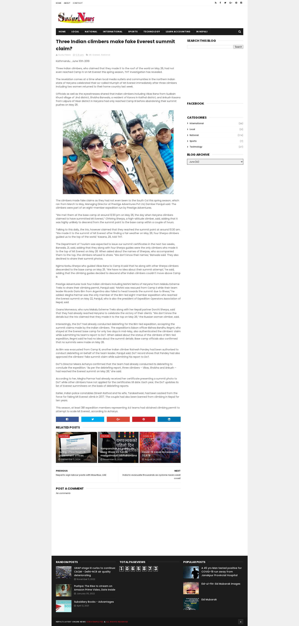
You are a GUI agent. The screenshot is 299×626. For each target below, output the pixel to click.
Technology (151, 31)
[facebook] (220, 3)
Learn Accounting (178, 31)
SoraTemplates (94, 621)
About (67, 3)
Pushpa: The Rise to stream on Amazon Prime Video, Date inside (94, 587)
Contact (78, 3)
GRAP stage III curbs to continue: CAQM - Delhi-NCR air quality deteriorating (94, 571)
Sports (133, 31)
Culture (105, 436)
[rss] (216, 3)
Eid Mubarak (209, 599)
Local (75, 31)
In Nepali (202, 31)
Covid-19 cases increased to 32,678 (160, 453)
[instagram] (241, 3)
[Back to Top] (240, 621)
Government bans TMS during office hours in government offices (72, 452)
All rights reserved (117, 621)
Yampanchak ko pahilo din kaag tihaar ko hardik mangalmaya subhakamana (119, 452)
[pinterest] (236, 3)
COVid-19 (147, 436)
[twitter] (225, 3)
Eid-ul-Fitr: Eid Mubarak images (220, 583)
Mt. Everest (94, 54)
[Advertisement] (180, 17)
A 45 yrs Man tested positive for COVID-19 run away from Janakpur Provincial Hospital (221, 571)
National (91, 31)
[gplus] (230, 3)
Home (58, 3)
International (113, 31)
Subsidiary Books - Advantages (94, 601)
